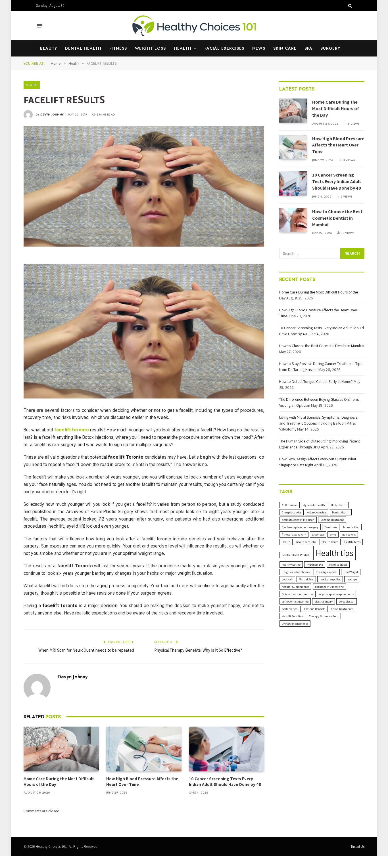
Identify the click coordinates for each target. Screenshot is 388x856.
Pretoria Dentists (314, 609)
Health (182, 48)
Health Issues (330, 542)
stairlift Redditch (292, 616)
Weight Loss (150, 48)
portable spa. (290, 609)
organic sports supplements (336, 594)
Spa (308, 48)
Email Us (357, 846)
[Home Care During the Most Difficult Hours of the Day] (61, 749)
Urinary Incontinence (295, 624)
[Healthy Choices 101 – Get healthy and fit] (194, 25)
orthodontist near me (295, 601)
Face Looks (330, 527)
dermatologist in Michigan (298, 520)
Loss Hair (287, 579)
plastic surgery (323, 601)
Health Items (352, 542)
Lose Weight (350, 572)
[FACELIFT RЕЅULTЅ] (144, 186)
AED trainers (289, 505)
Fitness (118, 48)
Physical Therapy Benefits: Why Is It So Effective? (198, 650)
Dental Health (83, 48)
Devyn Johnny (52, 114)
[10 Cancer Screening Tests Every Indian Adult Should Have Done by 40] (226, 749)
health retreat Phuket (295, 555)
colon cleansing (316, 512)
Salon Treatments (342, 609)
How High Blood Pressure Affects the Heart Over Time (142, 781)
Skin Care (285, 48)
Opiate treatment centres (297, 594)
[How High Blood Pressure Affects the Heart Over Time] (144, 749)
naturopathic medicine (329, 587)
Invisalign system (326, 572)
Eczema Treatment (332, 520)
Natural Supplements (295, 587)
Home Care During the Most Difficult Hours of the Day (59, 781)
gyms (333, 534)
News (258, 48)
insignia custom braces (296, 572)
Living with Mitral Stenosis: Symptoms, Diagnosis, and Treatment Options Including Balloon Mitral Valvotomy (318, 423)
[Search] (349, 5)
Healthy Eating (291, 565)
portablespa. (346, 601)
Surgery (330, 48)
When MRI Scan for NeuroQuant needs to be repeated (86, 650)
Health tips (334, 552)
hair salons (349, 534)
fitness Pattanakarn (294, 534)
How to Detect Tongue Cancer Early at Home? (316, 381)
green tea (318, 534)
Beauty (48, 48)
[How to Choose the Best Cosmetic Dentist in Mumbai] (293, 220)
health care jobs (306, 542)
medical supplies (330, 579)
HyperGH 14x (314, 565)
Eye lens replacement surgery (300, 527)
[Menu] (39, 25)
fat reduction (351, 527)
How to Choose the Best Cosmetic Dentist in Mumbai (337, 218)
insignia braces (338, 565)
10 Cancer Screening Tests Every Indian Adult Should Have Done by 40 (225, 781)
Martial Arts (306, 579)
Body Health (338, 505)
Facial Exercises (224, 48)
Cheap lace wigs (291, 512)
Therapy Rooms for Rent (324, 616)
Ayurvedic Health (314, 505)
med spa (352, 579)
